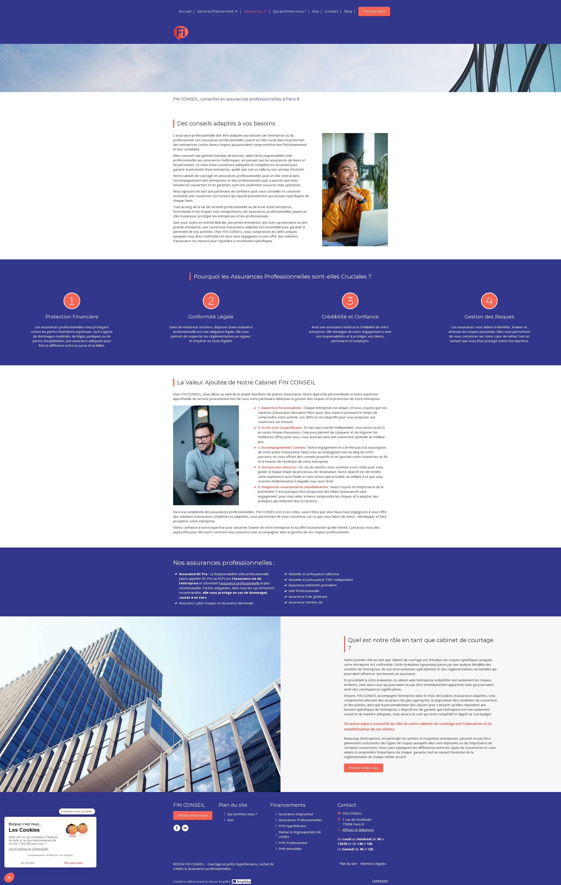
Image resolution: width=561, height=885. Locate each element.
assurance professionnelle (240, 583)
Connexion (380, 880)
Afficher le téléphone (358, 830)
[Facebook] (177, 828)
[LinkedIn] (185, 828)
